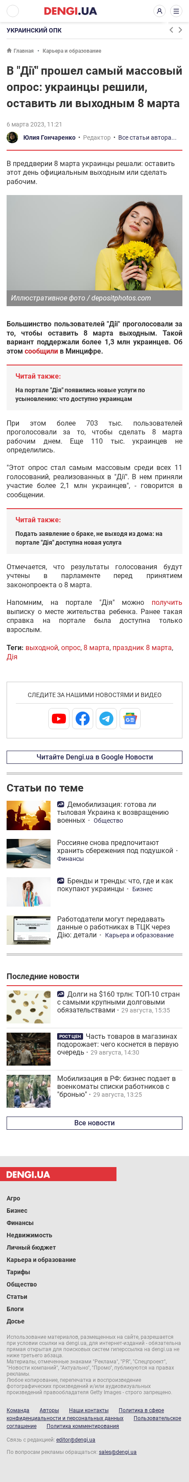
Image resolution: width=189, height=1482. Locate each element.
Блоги (15, 1308)
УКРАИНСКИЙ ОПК (34, 30)
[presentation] (171, 30)
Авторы (49, 1410)
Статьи (17, 1296)
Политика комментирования (83, 1426)
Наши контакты (89, 1410)
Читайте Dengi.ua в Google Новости (94, 757)
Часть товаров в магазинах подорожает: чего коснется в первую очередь (117, 1044)
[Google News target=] (130, 718)
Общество (108, 820)
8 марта (96, 647)
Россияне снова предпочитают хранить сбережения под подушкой (115, 847)
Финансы (70, 858)
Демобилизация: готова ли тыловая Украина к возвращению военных (113, 812)
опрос (70, 647)
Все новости (94, 1123)
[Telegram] (106, 718)
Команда (18, 1410)
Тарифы (18, 1272)
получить (167, 602)
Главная (24, 51)
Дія (12, 657)
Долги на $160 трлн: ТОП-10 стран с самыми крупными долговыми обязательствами (118, 1002)
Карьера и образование (72, 51)
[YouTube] (58, 718)
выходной (41, 647)
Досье (16, 1321)
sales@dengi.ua (118, 1452)
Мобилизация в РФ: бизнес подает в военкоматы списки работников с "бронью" (116, 1086)
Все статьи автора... (147, 137)
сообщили (41, 351)
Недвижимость (29, 1235)
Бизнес (142, 889)
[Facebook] (82, 718)
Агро (13, 1198)
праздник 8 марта (142, 647)
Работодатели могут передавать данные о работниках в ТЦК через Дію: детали (113, 927)
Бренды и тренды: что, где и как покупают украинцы (115, 885)
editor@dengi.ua (75, 1440)
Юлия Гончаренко (49, 137)
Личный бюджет (31, 1247)
